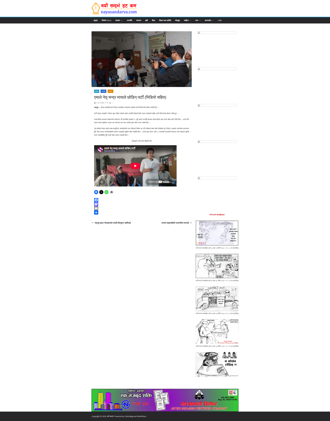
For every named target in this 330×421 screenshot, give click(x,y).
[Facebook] (141, 200)
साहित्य (186, 20)
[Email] (141, 208)
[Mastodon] (141, 204)
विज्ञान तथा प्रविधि (165, 20)
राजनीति (129, 20)
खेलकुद (177, 20)
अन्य (196, 20)
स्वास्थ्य (138, 20)
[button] (121, 20)
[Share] (141, 212)
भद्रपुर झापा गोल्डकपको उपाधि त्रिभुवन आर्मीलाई (113, 222)
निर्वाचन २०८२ (106, 20)
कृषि (146, 20)
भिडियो (96, 91)
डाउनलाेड (208, 20)
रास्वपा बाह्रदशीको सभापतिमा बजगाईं (175, 222)
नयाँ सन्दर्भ (110, 416)
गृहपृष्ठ (96, 20)
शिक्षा (153, 20)
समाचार (117, 20)
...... (112, 103)
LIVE (220, 20)
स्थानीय (110, 91)
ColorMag (129, 416)
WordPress (141, 416)
